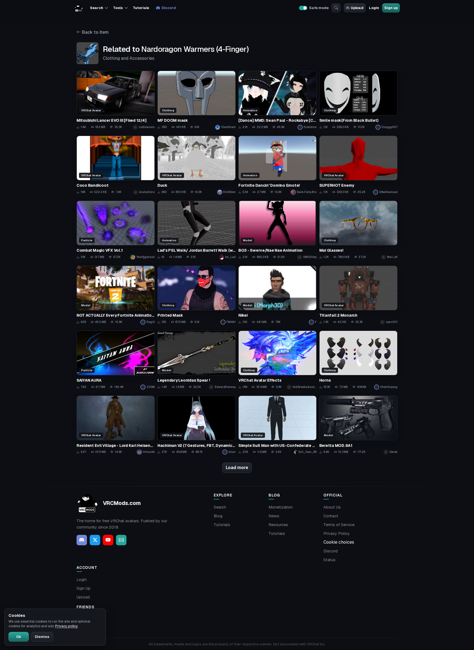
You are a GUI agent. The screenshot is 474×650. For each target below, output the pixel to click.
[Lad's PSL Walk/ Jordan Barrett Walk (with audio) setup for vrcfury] (196, 230)
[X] (95, 540)
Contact (330, 515)
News (274, 515)
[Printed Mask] (196, 295)
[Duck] (196, 165)
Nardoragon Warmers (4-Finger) (195, 49)
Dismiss (42, 636)
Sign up (390, 7)
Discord (169, 7)
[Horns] (358, 360)
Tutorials (141, 7)
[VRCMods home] (78, 8)
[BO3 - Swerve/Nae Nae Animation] (277, 230)
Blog (218, 515)
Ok (18, 636)
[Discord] (82, 540)
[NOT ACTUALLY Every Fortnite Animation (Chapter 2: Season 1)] (116, 295)
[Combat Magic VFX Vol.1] (116, 230)
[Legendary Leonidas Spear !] (196, 360)
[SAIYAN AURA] (116, 360)
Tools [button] (118, 7)
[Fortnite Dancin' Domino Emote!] (277, 165)
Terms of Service (338, 524)
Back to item (95, 32)
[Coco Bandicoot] (116, 165)
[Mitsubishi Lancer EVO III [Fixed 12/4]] (116, 100)
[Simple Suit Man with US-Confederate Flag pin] (277, 425)
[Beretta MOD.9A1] (358, 425)
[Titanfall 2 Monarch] (358, 295)
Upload (357, 7)
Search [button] (96, 7)
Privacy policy (66, 626)
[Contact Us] (121, 540)
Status (329, 559)
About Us (332, 507)
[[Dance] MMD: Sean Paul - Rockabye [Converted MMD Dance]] (277, 100)
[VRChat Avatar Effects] (277, 360)
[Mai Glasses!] (358, 230)
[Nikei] (277, 295)
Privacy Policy (336, 533)
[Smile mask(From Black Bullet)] (358, 100)
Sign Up (84, 588)
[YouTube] (108, 540)
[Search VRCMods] (336, 8)
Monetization (281, 507)
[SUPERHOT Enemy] (358, 165)
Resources (278, 524)
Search (220, 507)
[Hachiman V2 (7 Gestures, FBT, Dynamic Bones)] (196, 425)
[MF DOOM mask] (196, 100)
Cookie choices (338, 542)
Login (374, 7)
